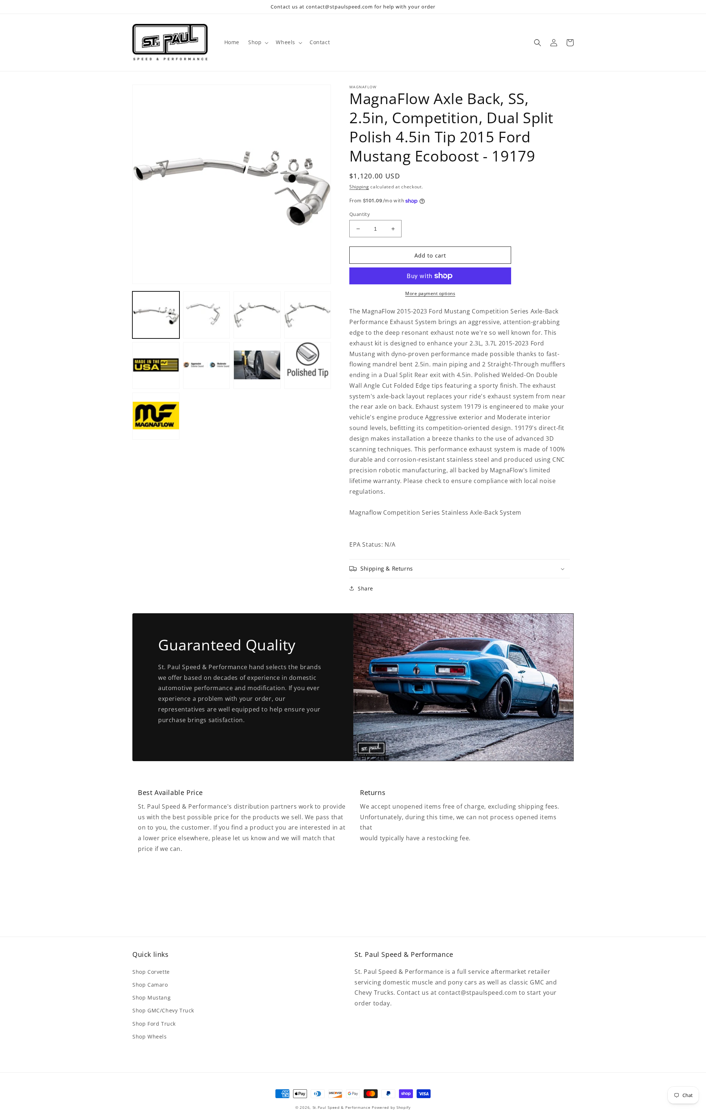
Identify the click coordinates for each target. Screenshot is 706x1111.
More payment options (430, 293)
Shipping (359, 187)
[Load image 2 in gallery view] (206, 314)
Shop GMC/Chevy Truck (163, 1010)
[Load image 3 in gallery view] (257, 314)
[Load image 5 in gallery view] (155, 365)
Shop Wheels (149, 1036)
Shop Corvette (151, 971)
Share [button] (365, 588)
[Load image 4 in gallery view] (307, 314)
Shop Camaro (150, 984)
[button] (257, 42)
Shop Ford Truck (154, 1023)
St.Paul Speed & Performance (342, 1107)
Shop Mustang (151, 997)
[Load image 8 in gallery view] (307, 365)
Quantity (359, 214)
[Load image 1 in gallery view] (155, 314)
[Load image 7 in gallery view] (257, 365)
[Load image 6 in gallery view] (206, 365)
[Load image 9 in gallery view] (155, 416)
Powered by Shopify (391, 1107)
